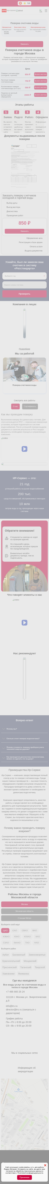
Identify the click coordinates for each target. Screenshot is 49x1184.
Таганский (25, 967)
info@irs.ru (11, 1006)
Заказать (24, 44)
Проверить (24, 294)
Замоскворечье (37, 954)
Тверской (40, 967)
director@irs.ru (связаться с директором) (21, 1011)
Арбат (5, 954)
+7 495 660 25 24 (15, 991)
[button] (24, 449)
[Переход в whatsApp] (9, 1158)
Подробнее (24, 349)
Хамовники (8, 973)
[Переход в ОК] (21, 1158)
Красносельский (11, 961)
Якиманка (23, 973)
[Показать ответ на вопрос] (3, 729)
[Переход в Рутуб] (27, 1158)
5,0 (28, 3)
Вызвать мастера (41, 74)
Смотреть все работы (24, 400)
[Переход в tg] (3, 1158)
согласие (9, 1171)
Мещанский (30, 961)
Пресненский (9, 967)
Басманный (18, 954)
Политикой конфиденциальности (30, 1173)
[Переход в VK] (15, 1158)
